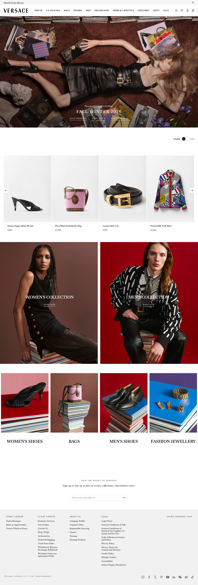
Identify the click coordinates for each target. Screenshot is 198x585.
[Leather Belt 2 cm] (75, 189)
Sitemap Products (78, 539)
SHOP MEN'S (99, 118)
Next (192, 190)
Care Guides (43, 524)
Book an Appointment (16, 524)
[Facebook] (149, 577)
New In (38, 10)
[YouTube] (168, 577)
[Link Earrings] (170, 189)
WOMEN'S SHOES (25, 441)
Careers (73, 532)
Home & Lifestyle (123, 10)
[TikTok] (192, 577)
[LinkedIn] (174, 577)
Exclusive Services (46, 521)
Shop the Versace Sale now (14, 2)
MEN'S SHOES (124, 441)
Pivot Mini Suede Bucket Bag (20, 226)
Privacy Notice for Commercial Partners (110, 548)
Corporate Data (77, 524)
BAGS (74, 441)
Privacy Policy (107, 543)
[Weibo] (186, 577)
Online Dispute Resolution (113, 564)
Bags (67, 10)
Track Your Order (46, 543)
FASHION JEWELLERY (173, 441)
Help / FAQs (43, 532)
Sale (166, 10)
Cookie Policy (107, 553)
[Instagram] (143, 577)
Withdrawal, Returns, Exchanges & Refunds (48, 548)
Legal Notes (106, 521)
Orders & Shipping (46, 539)
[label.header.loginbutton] (187, 10)
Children (143, 10)
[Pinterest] (161, 577)
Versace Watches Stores (16, 528)
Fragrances (102, 10)
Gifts (156, 10)
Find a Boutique (13, 521)
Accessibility (107, 561)
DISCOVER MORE (119, 118)
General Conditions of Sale (113, 524)
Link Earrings (156, 226)
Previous (6, 190)
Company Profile (77, 521)
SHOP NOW (49, 304)
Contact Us (43, 528)
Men (88, 10)
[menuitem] (38, 10)
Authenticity (44, 536)
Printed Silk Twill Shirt (113, 226)
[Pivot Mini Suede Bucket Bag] (27, 189)
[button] (193, 10)
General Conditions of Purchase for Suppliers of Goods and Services (112, 531)
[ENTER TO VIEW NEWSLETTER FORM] (124, 497)
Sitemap (73, 536)
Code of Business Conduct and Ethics (113, 538)
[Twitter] (155, 577)
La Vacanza (53, 10)
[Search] (176, 10)
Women (77, 10)
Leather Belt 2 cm (63, 226)
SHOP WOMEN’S (78, 118)
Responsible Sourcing (79, 528)
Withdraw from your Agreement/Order (47, 554)
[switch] (184, 139)
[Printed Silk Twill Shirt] (122, 189)
